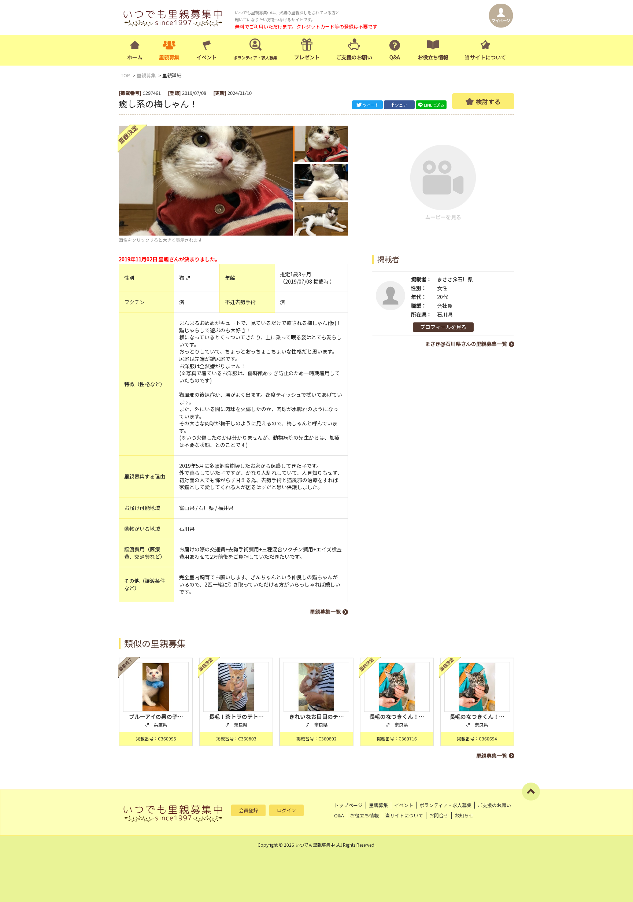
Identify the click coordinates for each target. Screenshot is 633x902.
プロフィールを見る (443, 326)
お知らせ (464, 815)
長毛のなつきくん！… (396, 716)
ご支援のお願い (354, 57)
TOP (125, 75)
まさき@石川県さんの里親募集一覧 (466, 343)
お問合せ (438, 815)
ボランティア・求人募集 (445, 805)
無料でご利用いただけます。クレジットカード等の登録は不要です (306, 26)
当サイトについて (485, 57)
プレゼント (307, 57)
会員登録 (248, 810)
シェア (401, 105)
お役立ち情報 (433, 57)
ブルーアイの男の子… (156, 716)
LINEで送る (434, 105)
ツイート (371, 105)
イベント (206, 57)
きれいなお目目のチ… (316, 716)
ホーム (134, 57)
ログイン (286, 810)
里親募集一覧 (325, 611)
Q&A (394, 57)
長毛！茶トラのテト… (236, 716)
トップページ (348, 805)
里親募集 (169, 57)
